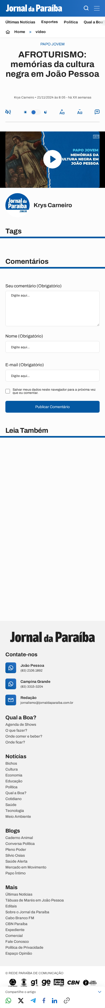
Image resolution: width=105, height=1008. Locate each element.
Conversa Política (20, 844)
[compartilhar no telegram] (33, 1001)
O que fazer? (16, 730)
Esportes (49, 22)
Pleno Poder (15, 850)
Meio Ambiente (18, 817)
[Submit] (86, 8)
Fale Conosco (17, 942)
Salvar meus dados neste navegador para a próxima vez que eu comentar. (54, 391)
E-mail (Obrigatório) (24, 364)
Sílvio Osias (15, 855)
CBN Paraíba (16, 924)
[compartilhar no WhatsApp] (8, 1001)
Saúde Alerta (16, 861)
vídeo (41, 32)
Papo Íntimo (15, 873)
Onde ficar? (15, 742)
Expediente (14, 930)
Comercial (14, 936)
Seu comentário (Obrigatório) (33, 286)
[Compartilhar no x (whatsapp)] (21, 1001)
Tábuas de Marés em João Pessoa (34, 900)
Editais (11, 906)
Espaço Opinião (18, 953)
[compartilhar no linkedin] (54, 1001)
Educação (13, 781)
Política (71, 22)
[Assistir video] (52, 159)
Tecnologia (14, 811)
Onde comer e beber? (23, 736)
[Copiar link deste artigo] (67, 1001)
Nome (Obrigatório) (24, 336)
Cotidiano (13, 799)
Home (19, 32)
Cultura (11, 769)
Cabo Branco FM (19, 918)
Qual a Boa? (15, 793)
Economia (13, 775)
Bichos (11, 763)
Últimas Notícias (20, 22)
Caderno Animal (19, 838)
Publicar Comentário (52, 407)
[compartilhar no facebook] (44, 1001)
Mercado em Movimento (25, 867)
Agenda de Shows (20, 725)
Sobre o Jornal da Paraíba (27, 912)
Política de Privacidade (24, 948)
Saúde (10, 805)
